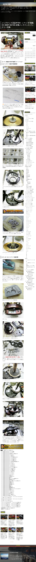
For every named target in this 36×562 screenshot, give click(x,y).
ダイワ (1, 531)
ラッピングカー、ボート (28, 196)
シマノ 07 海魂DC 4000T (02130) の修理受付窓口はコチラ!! (8, 479)
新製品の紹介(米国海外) (29, 143)
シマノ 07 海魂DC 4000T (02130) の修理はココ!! (6, 477)
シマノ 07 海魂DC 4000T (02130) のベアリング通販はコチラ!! (8, 469)
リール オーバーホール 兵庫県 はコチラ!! (16, 503)
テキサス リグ (28, 234)
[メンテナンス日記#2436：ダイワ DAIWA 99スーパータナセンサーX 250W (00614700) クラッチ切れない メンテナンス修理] (12, 529)
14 (31, 53)
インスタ (30, 8)
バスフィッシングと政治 (28, 203)
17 (25, 55)
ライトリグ (27, 240)
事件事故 (28, 155)
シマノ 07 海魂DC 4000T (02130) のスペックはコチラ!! (7, 462)
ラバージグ (27, 247)
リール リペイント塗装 (29, 199)
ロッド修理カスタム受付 (28, 281)
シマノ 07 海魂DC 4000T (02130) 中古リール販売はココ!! (7, 494)
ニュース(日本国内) (29, 139)
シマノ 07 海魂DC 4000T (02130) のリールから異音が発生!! (8, 470)
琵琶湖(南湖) (28, 176)
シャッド (27, 224)
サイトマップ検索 (9, 9)
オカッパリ (27, 213)
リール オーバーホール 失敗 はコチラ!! (15, 504)
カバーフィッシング (29, 207)
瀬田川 (27, 180)
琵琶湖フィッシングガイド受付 (29, 286)
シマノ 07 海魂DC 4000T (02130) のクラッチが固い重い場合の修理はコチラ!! (10, 461)
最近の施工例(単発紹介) (30, 272)
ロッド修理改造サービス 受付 (14, 8)
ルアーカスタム (28, 248)
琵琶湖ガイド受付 (22, 8)
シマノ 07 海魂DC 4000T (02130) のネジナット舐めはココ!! (8, 463)
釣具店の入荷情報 (28, 145)
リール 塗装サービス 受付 (29, 275)
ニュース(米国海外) (29, 141)
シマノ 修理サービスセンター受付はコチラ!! (6, 497)
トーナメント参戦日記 (29, 190)
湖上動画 (28, 158)
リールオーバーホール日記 (5, 11)
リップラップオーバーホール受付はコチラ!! (6, 506)
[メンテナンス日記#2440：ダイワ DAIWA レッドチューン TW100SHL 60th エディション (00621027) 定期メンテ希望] (12, 516)
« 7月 (25, 60)
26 (28, 57)
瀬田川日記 (28, 182)
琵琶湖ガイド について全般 (30, 265)
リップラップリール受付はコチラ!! (16, 506)
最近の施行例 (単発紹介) (30, 278)
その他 (27, 129)
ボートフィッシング (29, 210)
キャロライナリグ (28, 221)
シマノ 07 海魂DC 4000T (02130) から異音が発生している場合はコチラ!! (9, 453)
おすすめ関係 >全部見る (28, 148)
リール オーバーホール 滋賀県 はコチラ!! (16, 505)
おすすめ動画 (28, 153)
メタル (27, 230)
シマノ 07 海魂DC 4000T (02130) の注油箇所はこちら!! (7, 489)
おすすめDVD (28, 149)
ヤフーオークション (29, 163)
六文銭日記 (28, 183)
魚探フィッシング (28, 211)
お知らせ (26, 115)
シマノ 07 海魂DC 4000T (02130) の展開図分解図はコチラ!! (8, 487)
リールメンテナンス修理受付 (29, 269)
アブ (27, 122)
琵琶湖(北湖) (28, 175)
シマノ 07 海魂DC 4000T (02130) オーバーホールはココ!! (7, 452)
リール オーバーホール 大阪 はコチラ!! (5, 504)
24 (25, 57)
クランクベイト (28, 223)
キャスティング (28, 220)
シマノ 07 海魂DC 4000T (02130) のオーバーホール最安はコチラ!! (8, 459)
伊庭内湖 (27, 172)
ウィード (27, 217)
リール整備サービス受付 (5, 8)
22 (33, 55)
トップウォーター (28, 235)
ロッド (27, 251)
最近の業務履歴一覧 (29, 271)
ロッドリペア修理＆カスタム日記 (30, 131)
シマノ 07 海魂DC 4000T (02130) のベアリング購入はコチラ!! (8, 468)
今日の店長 (26, 119)
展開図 (4, 167)
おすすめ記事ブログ (29, 160)
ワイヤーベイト (28, 245)
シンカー (27, 242)
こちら (12, 233)
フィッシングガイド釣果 (29, 189)
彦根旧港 (27, 170)
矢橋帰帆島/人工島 (29, 179)
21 (31, 55)
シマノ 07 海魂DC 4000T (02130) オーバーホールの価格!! (7, 451)
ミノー (27, 228)
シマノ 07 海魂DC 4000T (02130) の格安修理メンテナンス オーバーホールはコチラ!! (10, 488)
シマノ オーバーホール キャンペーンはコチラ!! (6, 496)
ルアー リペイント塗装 (29, 200)
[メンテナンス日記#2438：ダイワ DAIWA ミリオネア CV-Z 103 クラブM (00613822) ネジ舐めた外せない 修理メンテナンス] (4, 529)
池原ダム (27, 169)
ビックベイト (28, 216)
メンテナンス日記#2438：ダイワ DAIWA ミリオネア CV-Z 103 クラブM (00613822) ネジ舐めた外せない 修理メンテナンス (4, 535)
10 (25, 53)
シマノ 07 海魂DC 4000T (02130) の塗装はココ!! (6, 485)
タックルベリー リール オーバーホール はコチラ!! (7, 501)
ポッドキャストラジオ (28, 194)
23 (34, 55)
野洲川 (27, 177)
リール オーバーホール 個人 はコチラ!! (5, 503)
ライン (27, 241)
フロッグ (27, 227)
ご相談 (9, 108)
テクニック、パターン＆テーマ (29, 206)
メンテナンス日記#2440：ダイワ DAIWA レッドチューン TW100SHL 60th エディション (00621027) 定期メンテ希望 (12, 523)
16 (34, 53)
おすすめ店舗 (28, 159)
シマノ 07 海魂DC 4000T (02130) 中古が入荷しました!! (7, 493)
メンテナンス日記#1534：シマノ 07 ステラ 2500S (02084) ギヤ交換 (30, 69)
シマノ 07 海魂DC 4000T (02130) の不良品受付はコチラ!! (7, 476)
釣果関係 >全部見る (28, 166)
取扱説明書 (10, 51)
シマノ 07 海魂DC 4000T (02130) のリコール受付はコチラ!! (8, 471)
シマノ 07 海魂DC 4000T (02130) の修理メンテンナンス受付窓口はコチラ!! (9, 478)
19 (28, 55)
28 (31, 57)
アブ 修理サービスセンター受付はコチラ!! (8, 450)
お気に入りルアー (28, 152)
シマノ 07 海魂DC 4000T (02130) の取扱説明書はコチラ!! (7, 484)
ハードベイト (28, 214)
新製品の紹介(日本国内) (29, 142)
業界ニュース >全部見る (28, 138)
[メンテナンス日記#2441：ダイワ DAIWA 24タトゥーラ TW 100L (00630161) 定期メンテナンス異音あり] (4, 516)
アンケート (27, 117)
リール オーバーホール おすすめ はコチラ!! (6, 502)
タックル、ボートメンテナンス (29, 197)
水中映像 (28, 156)
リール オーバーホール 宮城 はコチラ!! (5, 505)
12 (28, 53)
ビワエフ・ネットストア (28, 114)
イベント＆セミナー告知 (29, 118)
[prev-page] (11, 542)
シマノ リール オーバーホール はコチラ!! (17, 496)
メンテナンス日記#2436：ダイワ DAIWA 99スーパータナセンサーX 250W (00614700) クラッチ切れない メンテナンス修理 (12, 535)
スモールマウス (28, 231)
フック (27, 237)
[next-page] (12, 542)
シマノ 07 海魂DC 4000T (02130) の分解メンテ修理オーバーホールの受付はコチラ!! (10, 480)
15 (33, 53)
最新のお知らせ (30, 279)
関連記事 (3, 512)
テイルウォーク (28, 128)
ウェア (27, 218)
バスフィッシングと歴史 (28, 204)
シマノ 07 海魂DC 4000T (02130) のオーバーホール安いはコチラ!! (8, 458)
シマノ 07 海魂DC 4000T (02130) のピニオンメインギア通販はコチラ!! (9, 467)
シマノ (12, 11)
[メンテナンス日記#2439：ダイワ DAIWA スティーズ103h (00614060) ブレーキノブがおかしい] (19, 516)
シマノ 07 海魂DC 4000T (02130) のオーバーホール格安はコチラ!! (8, 460)
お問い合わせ (3, 9)
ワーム (27, 244)
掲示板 (27, 8)
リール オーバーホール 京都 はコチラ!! (16, 502)
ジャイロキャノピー (29, 201)
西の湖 (27, 173)
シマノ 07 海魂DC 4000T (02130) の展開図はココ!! (7, 486)
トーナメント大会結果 (29, 146)
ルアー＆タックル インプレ (30, 162)
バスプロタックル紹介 (28, 193)
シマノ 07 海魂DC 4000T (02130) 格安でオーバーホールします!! (8, 495)
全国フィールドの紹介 (28, 165)
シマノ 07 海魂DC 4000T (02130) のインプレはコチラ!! (7, 454)
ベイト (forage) (28, 238)
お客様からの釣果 (28, 187)
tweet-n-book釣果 (29, 186)
